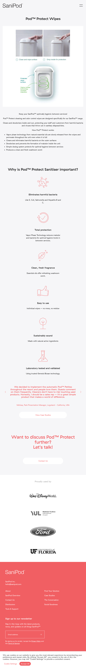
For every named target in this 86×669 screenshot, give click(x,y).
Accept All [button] (25, 664)
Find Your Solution (51, 591)
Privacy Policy (36, 641)
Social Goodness (51, 604)
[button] (5, 391)
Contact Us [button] (43, 461)
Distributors (10, 604)
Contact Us (9, 600)
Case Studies (49, 595)
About (8, 591)
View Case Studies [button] (43, 415)
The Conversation (51, 600)
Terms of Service (13, 643)
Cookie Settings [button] (10, 664)
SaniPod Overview (12, 595)
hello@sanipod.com (13, 584)
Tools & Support (11, 609)
